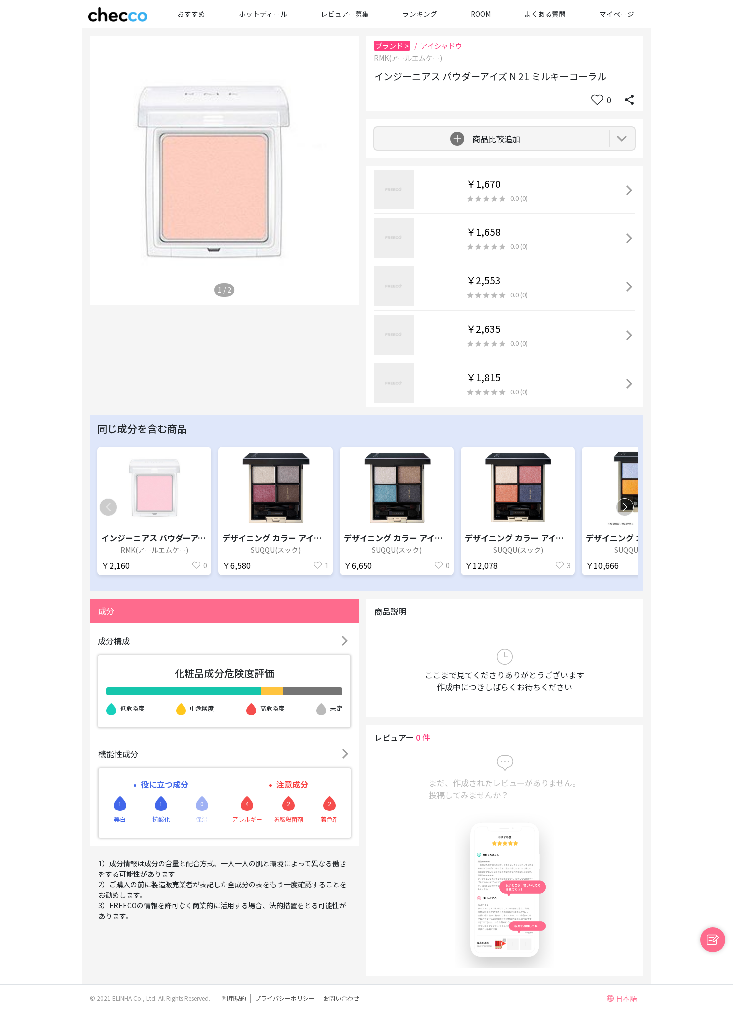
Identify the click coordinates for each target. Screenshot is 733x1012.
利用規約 (234, 998)
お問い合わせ (341, 998)
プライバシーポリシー (285, 998)
